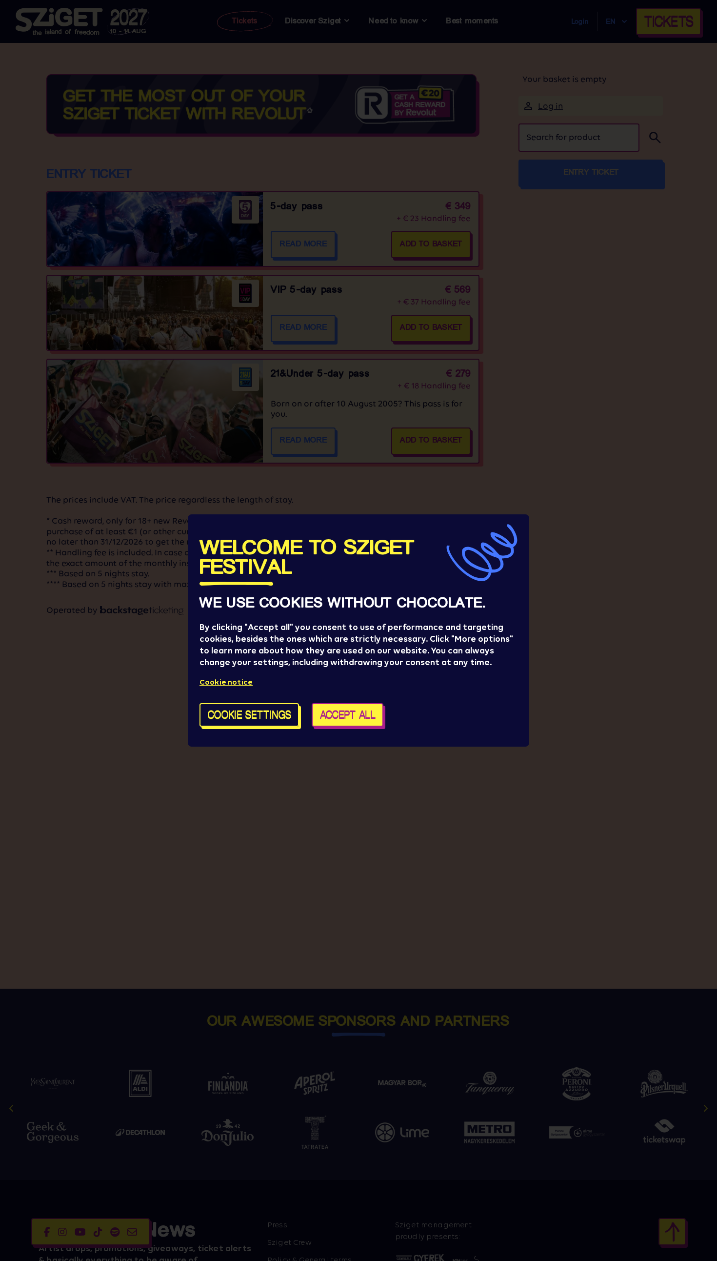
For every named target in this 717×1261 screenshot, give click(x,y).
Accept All (348, 715)
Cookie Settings (249, 715)
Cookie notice (226, 682)
